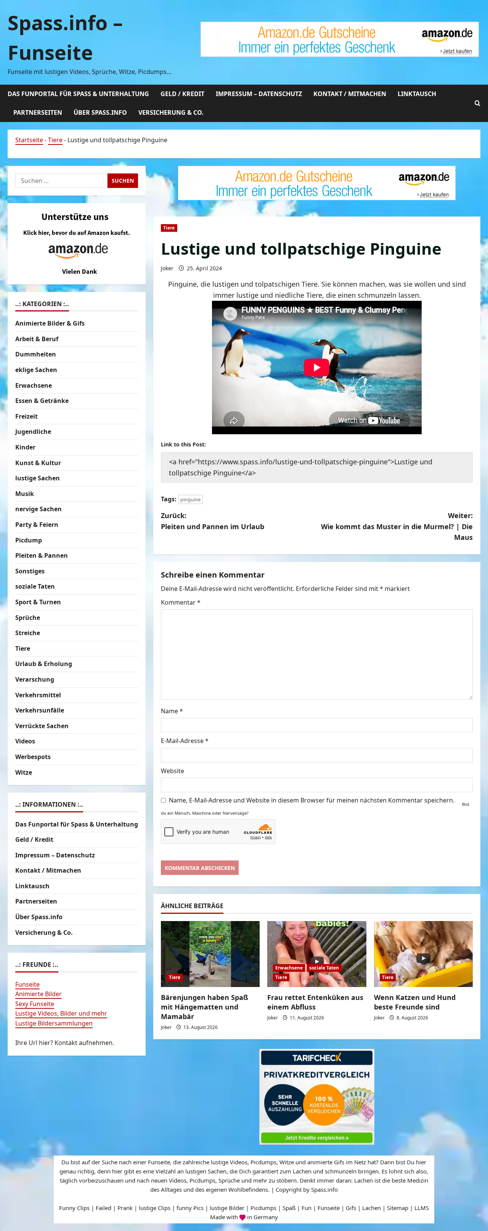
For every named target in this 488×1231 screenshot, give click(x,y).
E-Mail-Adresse (185, 741)
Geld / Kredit (182, 94)
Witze (23, 772)
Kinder (25, 447)
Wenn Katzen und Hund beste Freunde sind (415, 1002)
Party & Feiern (36, 524)
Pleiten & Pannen (41, 555)
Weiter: (397, 526)
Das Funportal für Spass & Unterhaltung (78, 94)
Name (172, 711)
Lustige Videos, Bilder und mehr (61, 1014)
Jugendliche (33, 432)
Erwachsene (289, 968)
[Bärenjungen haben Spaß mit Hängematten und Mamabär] (210, 954)
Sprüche (27, 617)
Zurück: (212, 521)
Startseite (29, 140)
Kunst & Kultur (38, 463)
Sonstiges (30, 571)
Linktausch (417, 94)
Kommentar (181, 602)
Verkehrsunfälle (39, 710)
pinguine (190, 499)
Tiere (55, 140)
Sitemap (397, 1208)
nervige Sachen (38, 509)
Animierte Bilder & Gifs (50, 323)
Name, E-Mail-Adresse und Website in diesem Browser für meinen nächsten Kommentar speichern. (311, 800)
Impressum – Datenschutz (259, 94)
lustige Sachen (37, 478)
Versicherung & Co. (171, 112)
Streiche (27, 633)
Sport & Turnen (38, 602)
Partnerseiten (37, 112)
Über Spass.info (100, 112)
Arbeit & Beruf (36, 339)
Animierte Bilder (38, 994)
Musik (24, 494)
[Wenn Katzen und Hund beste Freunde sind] (423, 954)
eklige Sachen (36, 370)
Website (172, 771)
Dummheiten (35, 354)
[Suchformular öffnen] (477, 103)
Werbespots (33, 757)
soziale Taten (324, 968)
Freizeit (26, 416)
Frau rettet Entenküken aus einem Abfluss (315, 1002)
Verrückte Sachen (42, 726)
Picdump (28, 540)
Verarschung (34, 679)
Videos (25, 741)
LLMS (421, 1208)
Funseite (27, 984)
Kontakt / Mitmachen (349, 94)
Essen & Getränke (42, 401)
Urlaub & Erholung (43, 664)
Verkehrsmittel (38, 695)
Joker (167, 268)
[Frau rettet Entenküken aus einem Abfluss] (316, 954)
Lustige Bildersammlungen (54, 1023)
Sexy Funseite (34, 1004)
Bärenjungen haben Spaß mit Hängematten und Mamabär (204, 1007)
